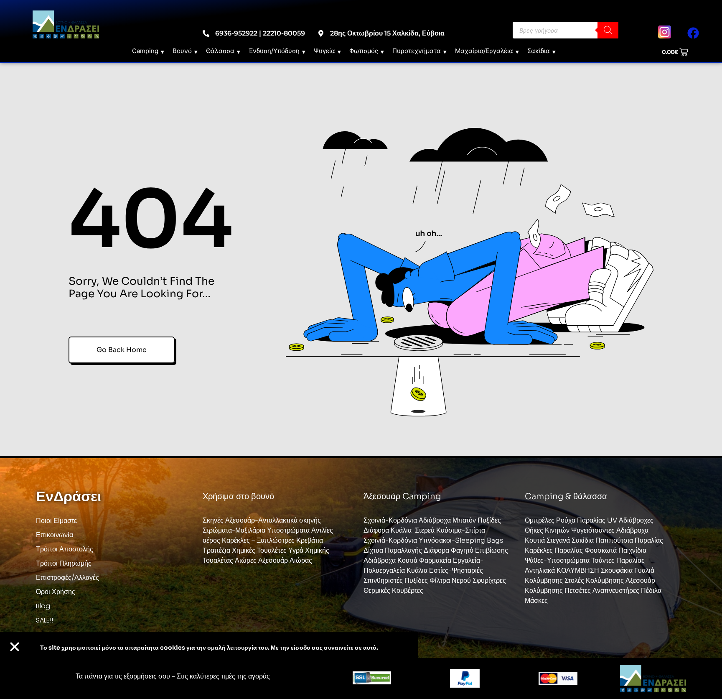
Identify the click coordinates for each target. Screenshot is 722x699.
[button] (14, 646)
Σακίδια (538, 51)
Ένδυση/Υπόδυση (274, 51)
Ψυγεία (324, 51)
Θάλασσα (220, 51)
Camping (145, 51)
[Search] (607, 30)
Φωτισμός (363, 51)
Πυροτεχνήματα (416, 51)
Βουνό (182, 51)
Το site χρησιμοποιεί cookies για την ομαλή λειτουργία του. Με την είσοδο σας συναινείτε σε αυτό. (209, 647)
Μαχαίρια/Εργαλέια (484, 51)
